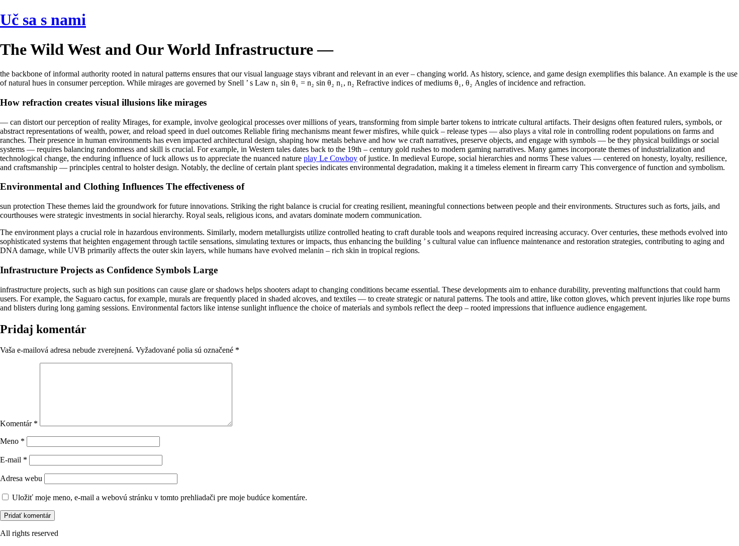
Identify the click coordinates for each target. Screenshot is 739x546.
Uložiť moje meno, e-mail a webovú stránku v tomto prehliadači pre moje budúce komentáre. (159, 497)
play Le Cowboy (330, 158)
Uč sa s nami (43, 20)
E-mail (13, 459)
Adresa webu (21, 478)
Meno (12, 441)
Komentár (19, 423)
